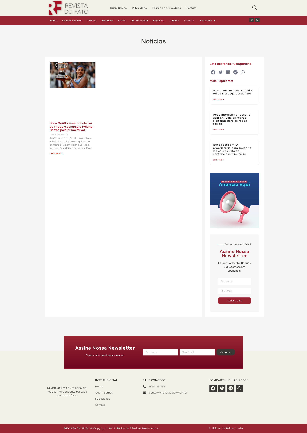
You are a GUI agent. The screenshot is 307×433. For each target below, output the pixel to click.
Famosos (107, 20)
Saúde (122, 20)
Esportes (158, 20)
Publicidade (139, 8)
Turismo (174, 20)
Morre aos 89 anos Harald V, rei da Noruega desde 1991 (233, 92)
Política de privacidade (166, 8)
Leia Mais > (218, 99)
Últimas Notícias (72, 20)
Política (92, 20)
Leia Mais (56, 153)
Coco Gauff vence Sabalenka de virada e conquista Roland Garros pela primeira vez (71, 127)
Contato (191, 8)
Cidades (189, 20)
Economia (206, 20)
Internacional (139, 20)
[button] (213, 72)
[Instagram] (251, 20)
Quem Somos (118, 8)
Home (53, 20)
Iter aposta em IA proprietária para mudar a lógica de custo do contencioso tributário (232, 149)
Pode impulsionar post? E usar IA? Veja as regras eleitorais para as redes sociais (231, 119)
